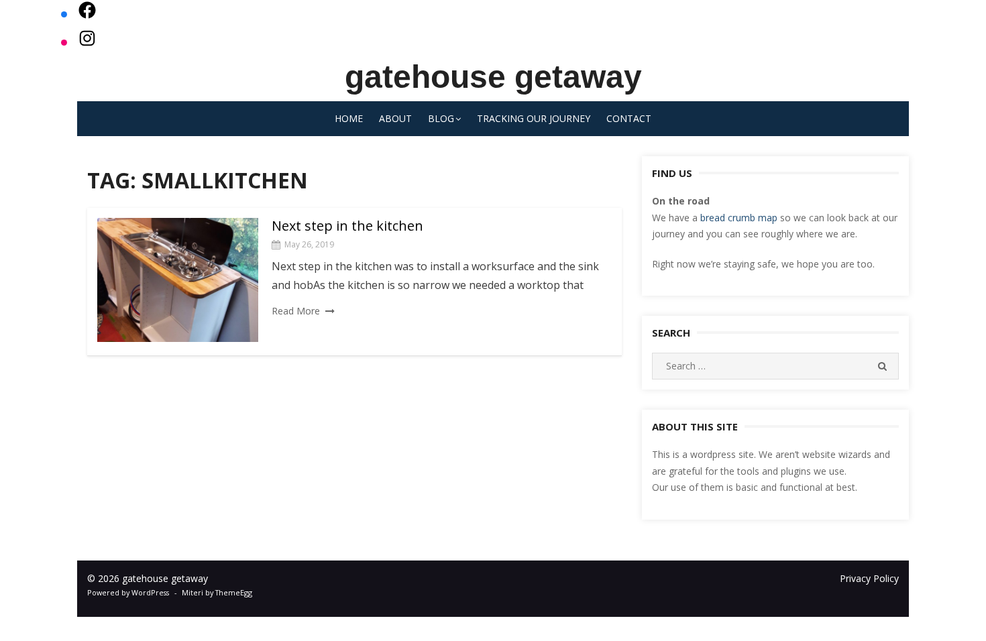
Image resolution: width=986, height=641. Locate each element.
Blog (441, 118)
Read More (296, 310)
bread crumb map (738, 217)
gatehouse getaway (493, 77)
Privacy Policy (869, 578)
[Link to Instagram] (87, 42)
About (395, 118)
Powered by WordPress (128, 592)
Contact (628, 118)
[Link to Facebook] (87, 14)
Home (349, 118)
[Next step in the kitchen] (177, 280)
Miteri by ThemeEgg (217, 592)
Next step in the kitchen (347, 226)
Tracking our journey (533, 118)
